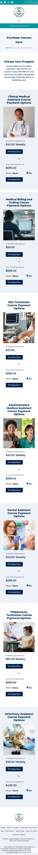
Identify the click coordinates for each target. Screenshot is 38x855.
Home (8, 48)
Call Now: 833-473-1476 (19, 26)
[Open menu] (19, 21)
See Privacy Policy (25, 852)
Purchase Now (14, 152)
